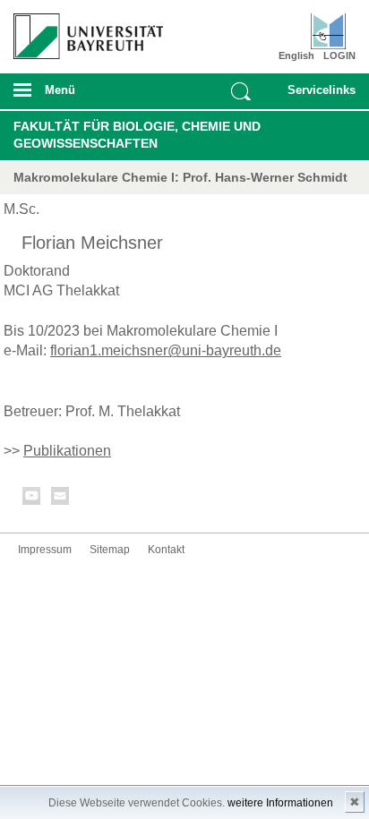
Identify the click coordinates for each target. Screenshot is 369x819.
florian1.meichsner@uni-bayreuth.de (165, 350)
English (296, 55)
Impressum (45, 549)
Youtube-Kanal (32, 499)
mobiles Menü (81, 95)
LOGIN (339, 55)
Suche (241, 91)
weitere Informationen (280, 803)
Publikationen (67, 450)
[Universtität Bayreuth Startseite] (83, 29)
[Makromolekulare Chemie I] (328, 31)
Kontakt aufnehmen (61, 499)
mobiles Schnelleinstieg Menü (317, 95)
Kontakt (166, 549)
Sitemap (110, 549)
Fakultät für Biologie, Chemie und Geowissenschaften (137, 135)
